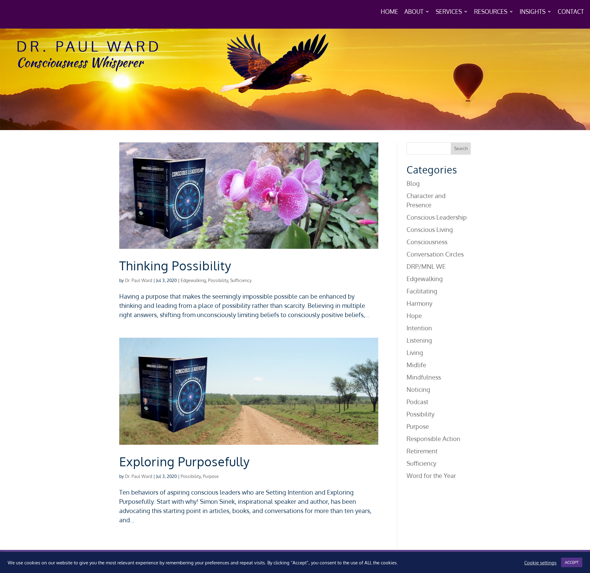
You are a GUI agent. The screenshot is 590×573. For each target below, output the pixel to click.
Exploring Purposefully (184, 461)
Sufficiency (241, 280)
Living (415, 352)
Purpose (211, 476)
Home (389, 12)
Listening (419, 340)
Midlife (416, 365)
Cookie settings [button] (540, 562)
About (413, 12)
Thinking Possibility (175, 265)
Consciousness (427, 242)
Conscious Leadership (437, 217)
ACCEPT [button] (572, 562)
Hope (414, 316)
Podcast (417, 402)
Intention (419, 328)
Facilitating (422, 291)
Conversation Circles (435, 254)
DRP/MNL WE (426, 266)
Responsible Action (433, 439)
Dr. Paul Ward (138, 280)
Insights (532, 12)
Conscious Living (430, 229)
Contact (571, 12)
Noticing (418, 389)
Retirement (422, 451)
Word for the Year (431, 475)
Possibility (218, 280)
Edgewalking (193, 280)
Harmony (419, 303)
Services (449, 12)
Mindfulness (424, 377)
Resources (490, 12)
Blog (413, 183)
